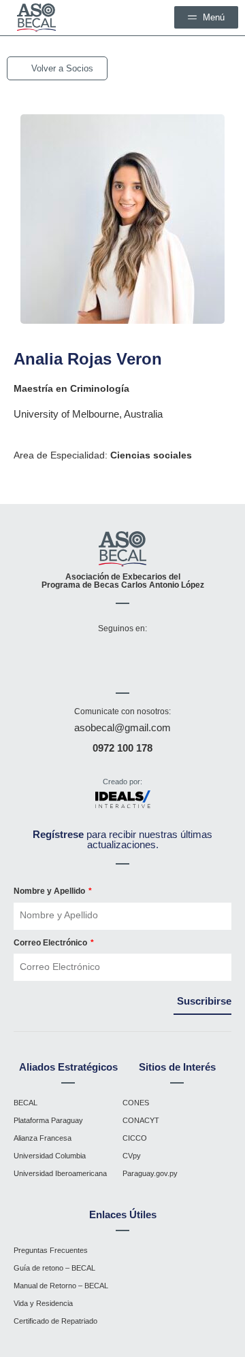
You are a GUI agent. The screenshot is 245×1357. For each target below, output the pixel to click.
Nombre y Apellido (50, 891)
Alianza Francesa (42, 1138)
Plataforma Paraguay (48, 1120)
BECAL (25, 1103)
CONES (135, 1103)
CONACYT (140, 1120)
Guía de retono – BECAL (54, 1268)
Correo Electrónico (51, 943)
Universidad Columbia (50, 1156)
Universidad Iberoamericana (60, 1173)
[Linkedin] (206, 656)
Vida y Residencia (43, 1303)
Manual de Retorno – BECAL (61, 1285)
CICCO (134, 1138)
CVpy (131, 1156)
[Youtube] (126, 656)
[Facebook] (46, 656)
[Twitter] (166, 656)
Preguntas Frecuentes (51, 1250)
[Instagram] (86, 656)
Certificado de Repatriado (55, 1321)
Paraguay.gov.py (150, 1173)
